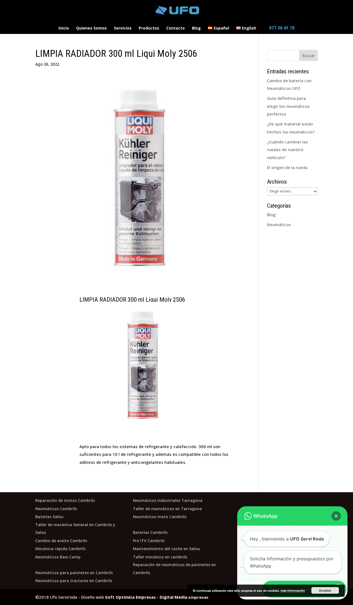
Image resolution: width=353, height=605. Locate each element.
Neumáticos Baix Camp (58, 557)
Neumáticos (279, 224)
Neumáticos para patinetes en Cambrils (74, 572)
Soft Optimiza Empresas (130, 597)
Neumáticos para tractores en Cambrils (73, 580)
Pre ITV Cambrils (149, 540)
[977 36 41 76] (279, 24)
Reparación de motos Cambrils (65, 500)
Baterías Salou (49, 516)
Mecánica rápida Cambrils (60, 548)
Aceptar (325, 590)
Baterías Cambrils (150, 532)
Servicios (123, 28)
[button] (336, 516)
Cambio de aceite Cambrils (61, 540)
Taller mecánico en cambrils (160, 557)
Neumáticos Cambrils (56, 508)
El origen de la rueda (287, 167)
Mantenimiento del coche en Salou (166, 548)
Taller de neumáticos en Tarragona (167, 508)
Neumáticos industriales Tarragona (167, 500)
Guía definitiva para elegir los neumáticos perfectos (288, 106)
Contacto (175, 28)
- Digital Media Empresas (182, 597)
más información (292, 590)
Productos (149, 28)
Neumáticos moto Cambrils (159, 516)
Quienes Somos (91, 28)
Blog (196, 28)
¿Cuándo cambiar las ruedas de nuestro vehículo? (287, 149)
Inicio (63, 28)
